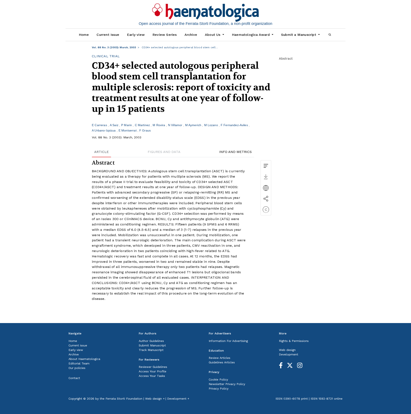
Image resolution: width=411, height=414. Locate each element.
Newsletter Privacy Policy (227, 384)
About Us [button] (213, 35)
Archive (191, 35)
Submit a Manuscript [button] (299, 35)
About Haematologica (84, 359)
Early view (136, 35)
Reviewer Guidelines (153, 367)
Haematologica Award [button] (251, 35)
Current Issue (108, 35)
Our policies (76, 368)
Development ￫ (178, 398)
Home (84, 35)
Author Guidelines (151, 341)
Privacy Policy (218, 388)
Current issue (77, 345)
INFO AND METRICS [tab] (235, 152)
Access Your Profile (152, 371)
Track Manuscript (151, 350)
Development (288, 354)
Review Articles (219, 358)
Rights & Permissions (294, 341)
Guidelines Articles (222, 362)
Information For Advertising (228, 341)
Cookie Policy (218, 379)
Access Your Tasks (152, 376)
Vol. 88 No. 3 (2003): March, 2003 (114, 47)
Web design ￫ (154, 398)
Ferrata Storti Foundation (124, 398)
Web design (287, 350)
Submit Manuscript (152, 345)
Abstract (286, 58)
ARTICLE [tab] (101, 152)
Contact (74, 378)
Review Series (164, 35)
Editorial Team (78, 363)
